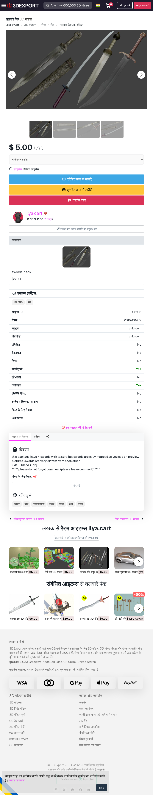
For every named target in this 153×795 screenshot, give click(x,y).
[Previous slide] (12, 75)
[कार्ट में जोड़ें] (25, 564)
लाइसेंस (83, 721)
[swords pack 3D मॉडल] (76, 256)
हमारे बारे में (16, 641)
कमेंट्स (37, 436)
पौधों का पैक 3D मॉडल (20, 572)
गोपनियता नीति (87, 733)
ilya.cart (34, 213)
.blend (18, 302)
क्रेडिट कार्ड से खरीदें (79, 179)
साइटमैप (101, 769)
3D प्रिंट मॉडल (17, 709)
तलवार (17, 504)
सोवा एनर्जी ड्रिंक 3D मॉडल (29, 519)
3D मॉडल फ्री (17, 715)
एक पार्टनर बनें (16, 733)
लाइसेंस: (18, 169)
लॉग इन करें (125, 5)
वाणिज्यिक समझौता (89, 727)
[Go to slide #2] (64, 129)
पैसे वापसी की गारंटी (90, 745)
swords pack (21, 272)
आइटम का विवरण (20, 436)
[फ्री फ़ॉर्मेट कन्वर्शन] (29, 302)
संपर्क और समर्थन (90, 695)
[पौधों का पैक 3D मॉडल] (24, 558)
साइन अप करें (142, 5)
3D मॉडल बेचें (16, 727)
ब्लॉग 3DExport (18, 739)
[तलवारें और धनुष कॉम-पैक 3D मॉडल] (94, 558)
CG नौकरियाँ (16, 745)
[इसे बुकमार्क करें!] (33, 564)
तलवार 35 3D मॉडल (20, 618)
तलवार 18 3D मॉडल (90, 618)
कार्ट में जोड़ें (79, 200)
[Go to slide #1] (40, 129)
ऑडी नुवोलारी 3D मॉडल (126, 572)
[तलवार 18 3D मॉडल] (94, 605)
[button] (139, 562)
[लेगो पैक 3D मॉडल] (59, 558)
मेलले (61, 504)
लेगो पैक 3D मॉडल (53, 572)
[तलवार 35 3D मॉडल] (24, 605)
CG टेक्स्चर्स (16, 721)
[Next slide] (141, 75)
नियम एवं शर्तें (86, 739)
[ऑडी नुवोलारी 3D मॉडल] (129, 558)
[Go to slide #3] (88, 129)
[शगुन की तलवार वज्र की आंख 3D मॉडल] (59, 605)
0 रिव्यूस (48, 219)
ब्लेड (26, 504)
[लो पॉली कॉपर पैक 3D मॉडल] (129, 605)
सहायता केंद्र (86, 709)
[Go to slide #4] (112, 129)
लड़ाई (51, 504)
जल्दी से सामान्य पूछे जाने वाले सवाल (98, 715)
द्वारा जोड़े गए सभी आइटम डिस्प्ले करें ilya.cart (76, 537)
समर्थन (83, 702)
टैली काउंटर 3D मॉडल (127, 519)
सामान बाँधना (38, 504)
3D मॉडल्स (15, 702)
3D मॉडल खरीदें (20, 695)
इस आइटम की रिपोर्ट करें (79, 427)
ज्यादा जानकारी (17, 780)
